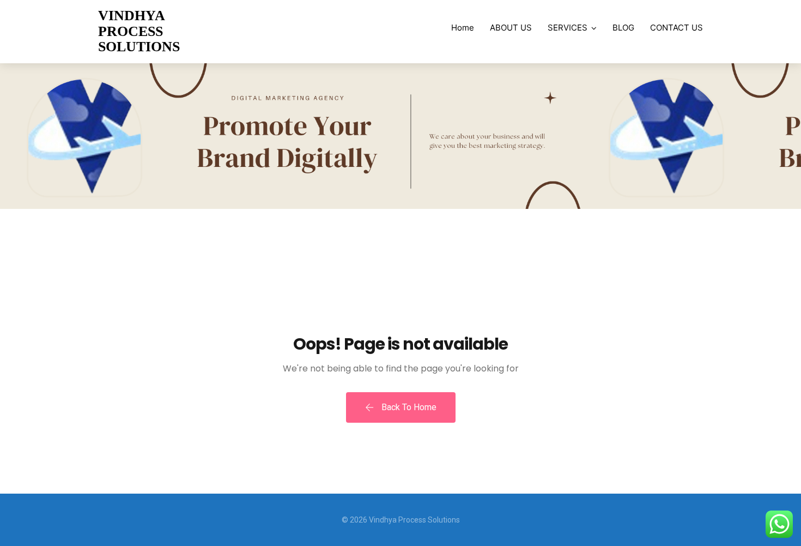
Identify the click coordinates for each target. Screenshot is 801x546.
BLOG (623, 27)
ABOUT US (511, 27)
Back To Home (407, 407)
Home (462, 27)
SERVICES (567, 27)
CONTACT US (676, 27)
